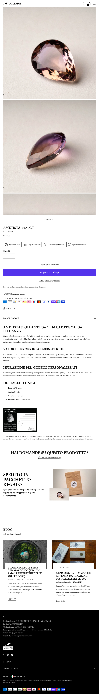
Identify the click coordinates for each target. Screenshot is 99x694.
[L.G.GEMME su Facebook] (4, 655)
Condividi (10, 309)
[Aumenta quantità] (13, 256)
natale (69, 568)
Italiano (5, 676)
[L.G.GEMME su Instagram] (8, 655)
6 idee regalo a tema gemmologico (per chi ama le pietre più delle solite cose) (25, 572)
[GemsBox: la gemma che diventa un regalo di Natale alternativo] (74, 554)
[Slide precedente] (88, 515)
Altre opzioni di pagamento (49, 280)
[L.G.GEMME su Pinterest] (12, 655)
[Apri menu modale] (94, 3)
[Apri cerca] (84, 3)
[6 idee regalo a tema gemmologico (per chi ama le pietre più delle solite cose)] (25, 554)
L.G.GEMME (8, 231)
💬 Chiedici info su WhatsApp (49, 457)
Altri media (49, 220)
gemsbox (60, 568)
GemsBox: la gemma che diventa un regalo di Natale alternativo (73, 575)
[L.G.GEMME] (12, 3)
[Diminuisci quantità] (5, 256)
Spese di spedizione (23, 287)
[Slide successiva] (94, 515)
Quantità (6, 251)
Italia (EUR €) (18, 676)
